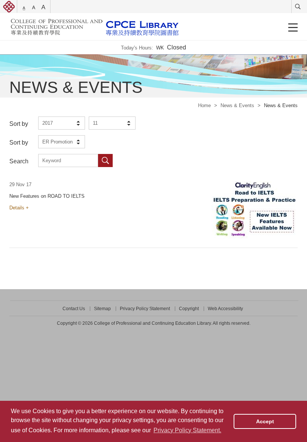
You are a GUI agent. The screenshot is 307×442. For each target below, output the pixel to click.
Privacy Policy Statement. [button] (187, 430)
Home (204, 105)
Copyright (189, 308)
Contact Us (74, 308)
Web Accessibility (225, 308)
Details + (19, 208)
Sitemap (102, 308)
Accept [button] (265, 421)
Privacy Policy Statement (145, 308)
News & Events (237, 105)
